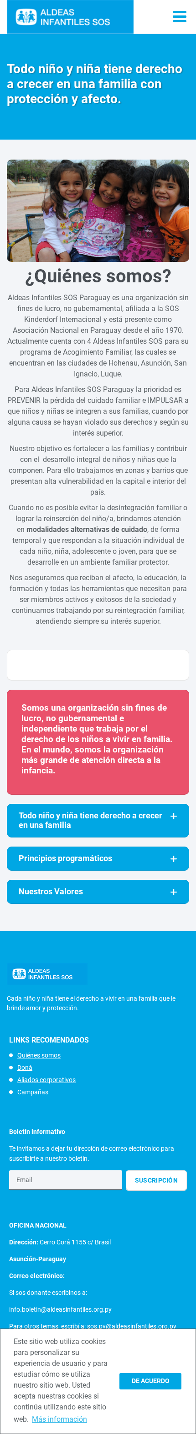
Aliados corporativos (46, 1079)
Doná (24, 1067)
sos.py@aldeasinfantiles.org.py (131, 1326)
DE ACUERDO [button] (151, 1381)
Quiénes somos (39, 1055)
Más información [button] (59, 1419)
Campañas (32, 1092)
